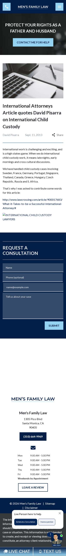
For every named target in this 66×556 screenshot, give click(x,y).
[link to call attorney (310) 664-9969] (7, 7)
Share (60, 134)
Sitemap (50, 503)
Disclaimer (31, 507)
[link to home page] (33, 7)
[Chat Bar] (33, 551)
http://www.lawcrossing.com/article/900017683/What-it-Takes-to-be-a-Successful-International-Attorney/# (32, 204)
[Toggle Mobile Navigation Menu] (59, 7)
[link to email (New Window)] (33, 448)
